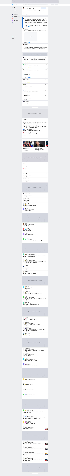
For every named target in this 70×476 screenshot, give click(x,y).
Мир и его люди (28, 328)
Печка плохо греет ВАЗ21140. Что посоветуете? (31, 130)
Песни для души (28, 239)
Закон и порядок (28, 229)
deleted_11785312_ (26, 129)
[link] (28, 146)
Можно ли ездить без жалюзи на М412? (30, 133)
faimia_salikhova (25, 132)
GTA (26, 204)
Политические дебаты (29, 416)
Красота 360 (29, 132)
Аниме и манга (28, 422)
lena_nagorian (25, 125)
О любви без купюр (29, 318)
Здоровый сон (28, 334)
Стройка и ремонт (30, 129)
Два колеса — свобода (29, 287)
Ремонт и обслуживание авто (30, 8)
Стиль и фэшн (28, 364)
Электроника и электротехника (30, 394)
